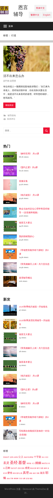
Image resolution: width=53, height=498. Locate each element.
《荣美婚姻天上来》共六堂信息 (34, 264)
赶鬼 (27, 478)
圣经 (14, 462)
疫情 (14, 473)
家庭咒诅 (45, 463)
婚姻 (38, 463)
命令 (43, 457)
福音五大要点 (25, 222)
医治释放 (30, 457)
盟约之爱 (19, 473)
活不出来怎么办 (13, 76)
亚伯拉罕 (6, 457)
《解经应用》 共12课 (29, 153)
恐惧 (19, 468)
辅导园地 (11, 115)
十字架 (37, 456)
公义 (20, 456)
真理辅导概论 (25, 278)
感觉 (27, 467)
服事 (45, 468)
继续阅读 (9, 105)
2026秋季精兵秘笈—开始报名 (33, 306)
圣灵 (6, 463)
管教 (37, 473)
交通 (11, 457)
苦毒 (11, 478)
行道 (20, 478)
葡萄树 (16, 478)
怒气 (15, 468)
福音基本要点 (25, 362)
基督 (22, 462)
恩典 (22, 468)
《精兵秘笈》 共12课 (29, 195)
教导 (38, 468)
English (46, 15)
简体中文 (40, 8)
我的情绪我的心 (26, 236)
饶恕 (30, 478)
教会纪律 (33, 468)
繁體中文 (35, 15)
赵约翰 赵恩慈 (9, 81)
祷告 (30, 473)
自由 (8, 478)
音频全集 (23, 181)
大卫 (33, 463)
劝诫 (25, 457)
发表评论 (11, 119)
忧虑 (12, 468)
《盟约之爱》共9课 (28, 167)
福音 (34, 473)
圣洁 (46, 457)
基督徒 (29, 463)
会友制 (15, 457)
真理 (26, 472)
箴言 (42, 472)
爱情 (9, 472)
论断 (23, 478)
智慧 (41, 468)
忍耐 (7, 467)
